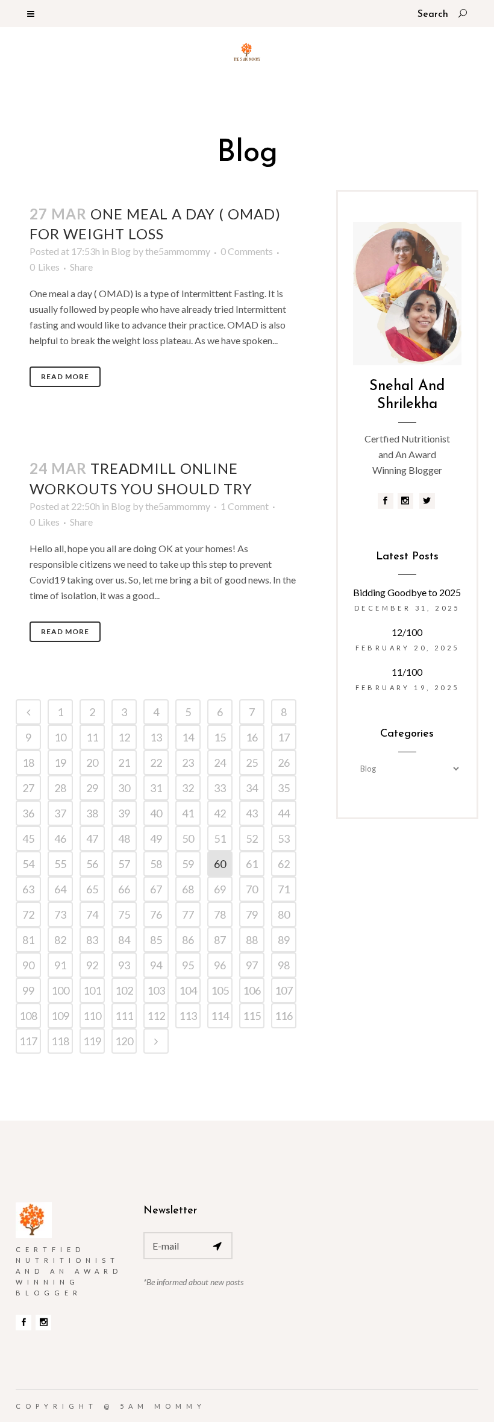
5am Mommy (163, 1406)
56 (92, 863)
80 (284, 914)
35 (284, 787)
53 (284, 838)
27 (28, 787)
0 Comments (246, 251)
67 (156, 889)
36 (28, 813)
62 (284, 863)
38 (92, 813)
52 (252, 838)
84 (124, 939)
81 (28, 939)
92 (92, 965)
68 (188, 889)
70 (252, 889)
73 (60, 914)
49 (156, 838)
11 (92, 737)
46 (60, 838)
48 (124, 838)
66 (124, 889)
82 (60, 939)
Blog (121, 251)
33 (220, 787)
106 (252, 990)
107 (284, 990)
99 (28, 990)
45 (28, 838)
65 (92, 889)
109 (60, 1015)
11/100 (407, 672)
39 (124, 813)
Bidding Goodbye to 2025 (407, 592)
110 (92, 1015)
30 (124, 787)
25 (252, 762)
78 (220, 914)
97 (252, 965)
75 (124, 914)
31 (156, 787)
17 (284, 737)
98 (284, 965)
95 (188, 965)
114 (220, 1015)
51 (220, 838)
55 (60, 863)
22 (156, 762)
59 (188, 863)
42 (220, 813)
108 (28, 1015)
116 (284, 1015)
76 (156, 914)
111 (124, 1015)
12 (124, 737)
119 (92, 1041)
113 (188, 1015)
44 (284, 813)
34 (252, 787)
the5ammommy (177, 251)
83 (92, 939)
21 (124, 762)
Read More (65, 376)
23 (188, 762)
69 (220, 889)
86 (188, 939)
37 (60, 813)
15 (220, 737)
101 (92, 990)
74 (92, 914)
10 (60, 737)
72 (28, 914)
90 (28, 965)
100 (60, 990)
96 (220, 965)
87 (220, 939)
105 (220, 990)
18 (28, 762)
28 (60, 787)
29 (92, 787)
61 (252, 863)
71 (284, 889)
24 (220, 762)
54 (28, 863)
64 (60, 889)
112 (156, 1015)
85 (156, 939)
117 (28, 1041)
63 (28, 889)
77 (188, 914)
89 (284, 939)
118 (60, 1041)
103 (156, 990)
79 (252, 914)
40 (156, 813)
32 (188, 787)
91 (60, 965)
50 (188, 838)
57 (124, 863)
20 (92, 762)
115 (252, 1015)
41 (188, 813)
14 (188, 737)
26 (284, 762)
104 (188, 990)
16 (252, 737)
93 (124, 965)
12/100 (407, 632)
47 (92, 838)
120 (124, 1041)
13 (156, 737)
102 (124, 990)
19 (60, 762)
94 (156, 965)
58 (156, 863)
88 (252, 939)
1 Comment (244, 506)
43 (252, 813)
